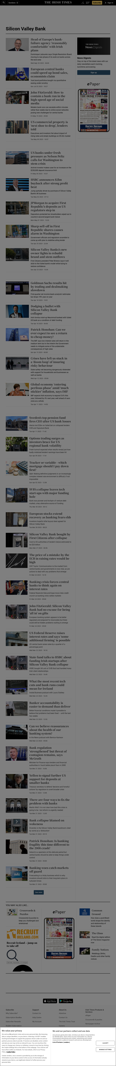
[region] (58, 1046)
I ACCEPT (105, 1043)
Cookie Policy (10, 1052)
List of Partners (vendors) (61, 1042)
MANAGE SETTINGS (105, 1049)
